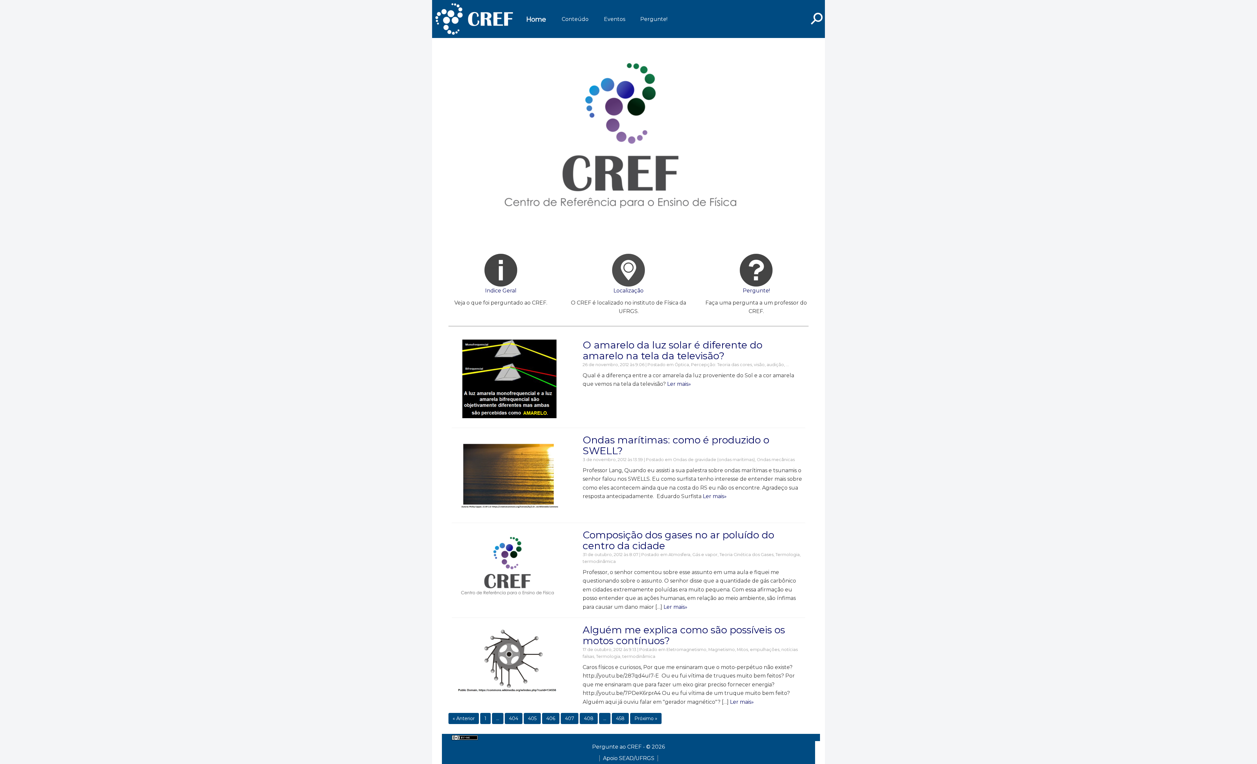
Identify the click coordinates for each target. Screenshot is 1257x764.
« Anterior (464, 718)
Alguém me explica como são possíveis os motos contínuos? (684, 635)
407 (569, 718)
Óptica (682, 364)
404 (513, 718)
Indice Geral (501, 291)
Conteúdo (575, 19)
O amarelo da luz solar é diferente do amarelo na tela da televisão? (672, 350)
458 (620, 718)
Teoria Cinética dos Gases (747, 554)
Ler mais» (679, 384)
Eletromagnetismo (686, 649)
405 (532, 718)
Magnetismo (721, 649)
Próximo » (645, 718)
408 (588, 718)
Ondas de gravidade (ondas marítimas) (714, 459)
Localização (628, 291)
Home (536, 19)
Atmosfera (679, 554)
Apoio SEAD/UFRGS (628, 758)
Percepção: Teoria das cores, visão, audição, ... (740, 364)
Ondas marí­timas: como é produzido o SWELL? (676, 445)
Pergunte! (653, 19)
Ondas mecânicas (776, 459)
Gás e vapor (705, 554)
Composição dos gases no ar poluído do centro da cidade (678, 540)
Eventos (614, 19)
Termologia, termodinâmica (625, 656)
